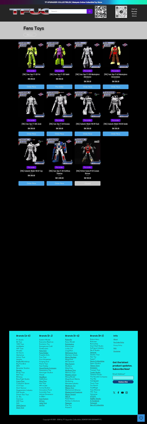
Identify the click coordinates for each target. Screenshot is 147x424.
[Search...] (89, 11)
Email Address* (119, 374)
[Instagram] (126, 392)
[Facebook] (118, 392)
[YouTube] (122, 392)
